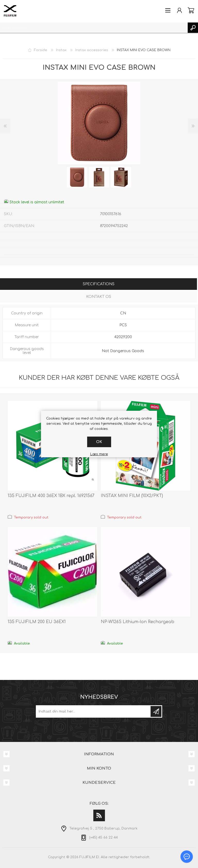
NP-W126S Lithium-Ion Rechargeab (137, 621)
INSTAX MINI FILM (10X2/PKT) (132, 495)
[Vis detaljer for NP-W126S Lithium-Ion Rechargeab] (145, 572)
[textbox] (94, 27)
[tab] (98, 284)
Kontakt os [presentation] (98, 297)
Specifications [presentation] (98, 284)
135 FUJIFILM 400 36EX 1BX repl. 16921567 (51, 495)
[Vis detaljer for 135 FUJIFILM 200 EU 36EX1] (52, 572)
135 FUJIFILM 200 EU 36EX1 (37, 621)
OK (99, 442)
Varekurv (191, 10)
